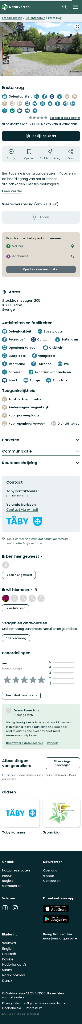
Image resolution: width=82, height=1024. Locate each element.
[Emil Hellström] (5, 598)
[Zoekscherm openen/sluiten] (64, 7)
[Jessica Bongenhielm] (5, 565)
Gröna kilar (51, 832)
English (7, 948)
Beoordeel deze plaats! (65, 118)
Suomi (7, 970)
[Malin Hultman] (23, 598)
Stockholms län (15, 124)
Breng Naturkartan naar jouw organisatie (60, 936)
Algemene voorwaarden (44, 1003)
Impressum (34, 1008)
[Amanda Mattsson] (14, 598)
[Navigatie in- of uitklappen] (75, 7)
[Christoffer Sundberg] (41, 598)
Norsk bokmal (13, 975)
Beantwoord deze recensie (24, 743)
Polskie (7, 959)
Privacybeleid (12, 1003)
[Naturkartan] (15, 7)
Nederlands (12, 964)
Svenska (9, 943)
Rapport (52, 743)
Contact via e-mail (22, 509)
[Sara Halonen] (32, 598)
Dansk (7, 980)
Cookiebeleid (12, 1008)
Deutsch (9, 953)
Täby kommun (14, 832)
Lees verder (12, 191)
